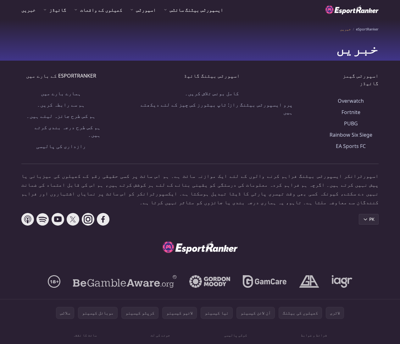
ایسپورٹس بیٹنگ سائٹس (196, 10)
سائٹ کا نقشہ (85, 335)
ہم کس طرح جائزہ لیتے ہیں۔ (61, 115)
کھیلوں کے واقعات (101, 10)
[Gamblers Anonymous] (309, 281)
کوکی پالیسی (235, 335)
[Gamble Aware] (125, 281)
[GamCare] (264, 281)
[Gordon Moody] (209, 281)
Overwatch (351, 100)
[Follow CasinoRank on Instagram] (88, 219)
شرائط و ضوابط (314, 335)
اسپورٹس (146, 10)
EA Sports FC (351, 146)
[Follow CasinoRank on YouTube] (58, 219)
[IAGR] (342, 281)
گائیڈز (57, 10)
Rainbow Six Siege (351, 134)
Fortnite (351, 112)
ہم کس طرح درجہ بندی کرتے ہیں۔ (68, 131)
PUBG (351, 123)
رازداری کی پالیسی (61, 146)
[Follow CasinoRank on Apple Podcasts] (27, 219)
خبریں (28, 10)
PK (372, 219)
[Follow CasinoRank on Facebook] (103, 219)
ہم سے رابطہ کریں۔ (61, 104)
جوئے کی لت (160, 335)
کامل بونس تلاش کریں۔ (212, 93)
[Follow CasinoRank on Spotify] (42, 219)
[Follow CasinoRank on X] (73, 219)
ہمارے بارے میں (61, 93)
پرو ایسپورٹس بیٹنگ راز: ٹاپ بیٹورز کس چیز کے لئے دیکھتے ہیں (217, 108)
